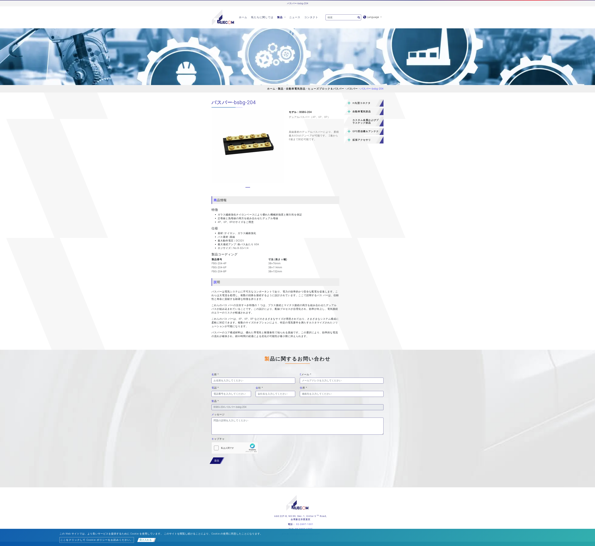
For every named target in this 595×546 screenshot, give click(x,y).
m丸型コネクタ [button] (362, 103)
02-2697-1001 (304, 524)
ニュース (294, 17)
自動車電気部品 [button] (362, 111)
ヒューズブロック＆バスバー (326, 88)
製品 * (215, 401)
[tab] (363, 103)
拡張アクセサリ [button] (362, 139)
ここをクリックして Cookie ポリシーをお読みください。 (96, 539)
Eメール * (305, 374)
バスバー (352, 88)
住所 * (303, 387)
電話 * (215, 387)
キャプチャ (218, 438)
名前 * (215, 374)
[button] (214, 149)
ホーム (243, 17)
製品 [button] (280, 17)
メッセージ (218, 414)
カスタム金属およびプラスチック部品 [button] (366, 121)
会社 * (259, 387)
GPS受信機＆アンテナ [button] (366, 131)
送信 (216, 460)
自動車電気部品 (296, 88)
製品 (281, 88)
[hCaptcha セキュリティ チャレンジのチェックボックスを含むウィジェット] (235, 448)
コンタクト (311, 17)
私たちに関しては (262, 17)
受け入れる (145, 539)
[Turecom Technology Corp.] (223, 17)
